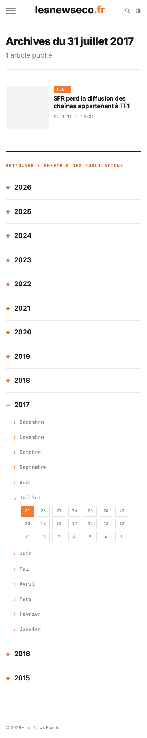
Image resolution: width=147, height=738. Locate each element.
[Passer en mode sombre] (138, 11)
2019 (22, 356)
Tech (62, 89)
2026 (22, 187)
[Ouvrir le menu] (11, 11)
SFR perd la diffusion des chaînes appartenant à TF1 (92, 102)
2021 (22, 308)
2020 (23, 332)
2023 (22, 260)
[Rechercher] (127, 11)
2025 (22, 211)
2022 (22, 284)
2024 (23, 235)
